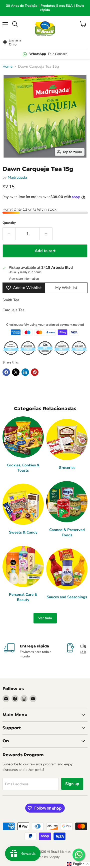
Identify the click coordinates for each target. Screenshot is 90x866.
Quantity (9, 223)
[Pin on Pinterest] (34, 372)
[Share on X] (16, 372)
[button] (78, 864)
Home (7, 66)
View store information (24, 279)
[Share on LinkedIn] (25, 372)
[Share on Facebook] (6, 372)
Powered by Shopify (45, 857)
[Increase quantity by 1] (46, 233)
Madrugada (17, 177)
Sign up (72, 784)
